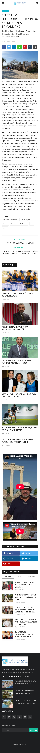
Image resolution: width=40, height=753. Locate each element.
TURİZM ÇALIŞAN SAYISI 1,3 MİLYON (20, 243)
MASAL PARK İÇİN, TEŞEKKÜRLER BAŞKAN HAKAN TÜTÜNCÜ (26, 682)
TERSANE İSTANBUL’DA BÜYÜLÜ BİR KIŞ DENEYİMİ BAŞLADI (18, 294)
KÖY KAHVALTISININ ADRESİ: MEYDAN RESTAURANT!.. (24, 692)
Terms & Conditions (19, 744)
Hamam (5, 224)
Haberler (5, 11)
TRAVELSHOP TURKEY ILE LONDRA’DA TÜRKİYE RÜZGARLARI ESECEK (17, 362)
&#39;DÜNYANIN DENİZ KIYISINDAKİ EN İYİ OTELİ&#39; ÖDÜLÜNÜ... (19, 395)
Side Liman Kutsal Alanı (10, 220)
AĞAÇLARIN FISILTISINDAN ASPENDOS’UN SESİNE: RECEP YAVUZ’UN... (26, 585)
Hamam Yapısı (25, 220)
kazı (32, 224)
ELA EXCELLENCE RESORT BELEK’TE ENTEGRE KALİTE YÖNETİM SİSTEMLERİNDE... (25, 609)
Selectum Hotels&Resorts (19, 224)
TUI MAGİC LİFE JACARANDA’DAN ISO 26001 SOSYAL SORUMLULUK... (25, 634)
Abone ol (33, 730)
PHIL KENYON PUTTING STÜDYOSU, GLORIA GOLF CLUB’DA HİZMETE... (19, 429)
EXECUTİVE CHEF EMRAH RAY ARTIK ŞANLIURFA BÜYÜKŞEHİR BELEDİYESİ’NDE (26, 622)
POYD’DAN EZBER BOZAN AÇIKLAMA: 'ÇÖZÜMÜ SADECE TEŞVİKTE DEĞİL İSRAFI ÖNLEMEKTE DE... (20, 253)
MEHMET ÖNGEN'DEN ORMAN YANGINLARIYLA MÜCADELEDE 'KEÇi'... (26, 597)
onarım (5, 228)
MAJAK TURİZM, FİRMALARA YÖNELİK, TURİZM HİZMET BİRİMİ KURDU (17, 441)
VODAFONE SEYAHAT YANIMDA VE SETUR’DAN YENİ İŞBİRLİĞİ (15, 328)
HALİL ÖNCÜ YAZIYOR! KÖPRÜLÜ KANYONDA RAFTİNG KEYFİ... (26, 702)
